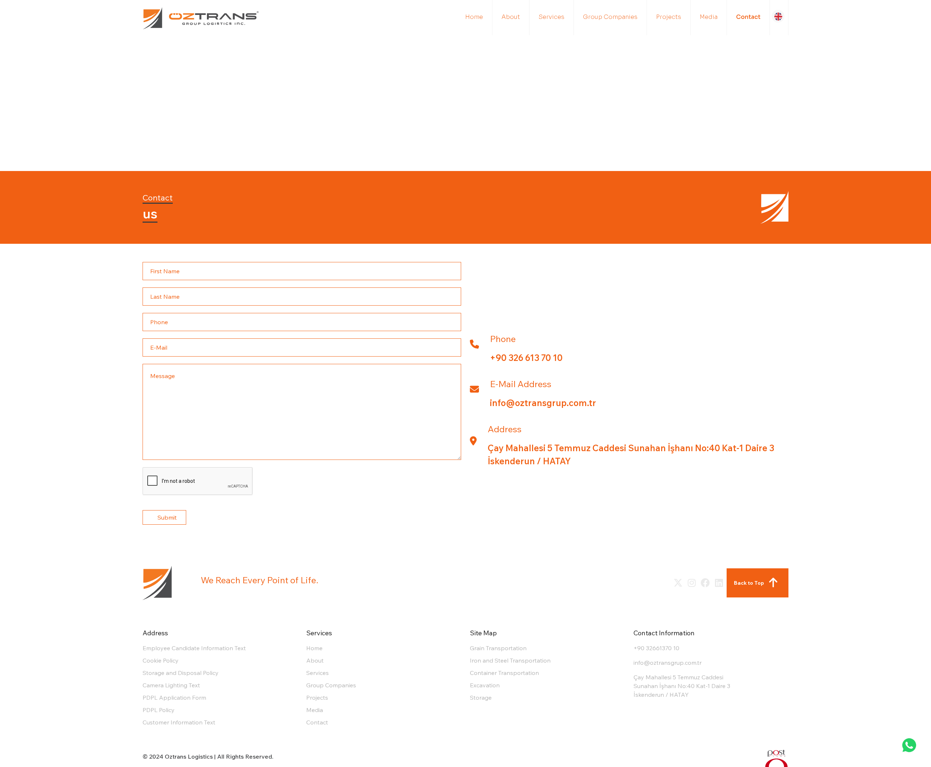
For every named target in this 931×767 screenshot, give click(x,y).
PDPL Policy (159, 710)
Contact (317, 722)
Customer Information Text (179, 722)
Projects (317, 697)
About (315, 660)
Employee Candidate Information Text (194, 648)
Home (314, 648)
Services (317, 672)
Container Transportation (504, 672)
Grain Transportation (498, 648)
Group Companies (331, 685)
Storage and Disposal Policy (181, 672)
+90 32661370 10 (656, 648)
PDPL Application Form (174, 697)
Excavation (485, 685)
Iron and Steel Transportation (510, 660)
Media (314, 710)
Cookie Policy (161, 660)
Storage (481, 697)
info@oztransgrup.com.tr (668, 662)
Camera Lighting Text (171, 685)
